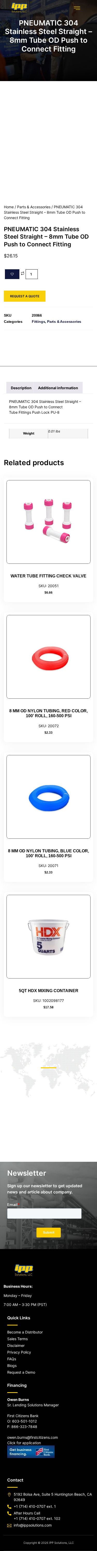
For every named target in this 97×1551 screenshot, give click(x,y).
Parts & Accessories (33, 207)
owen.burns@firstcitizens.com (32, 1437)
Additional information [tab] (58, 388)
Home (9, 207)
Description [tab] (21, 388)
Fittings (38, 321)
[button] (77, 8)
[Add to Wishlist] (12, 274)
